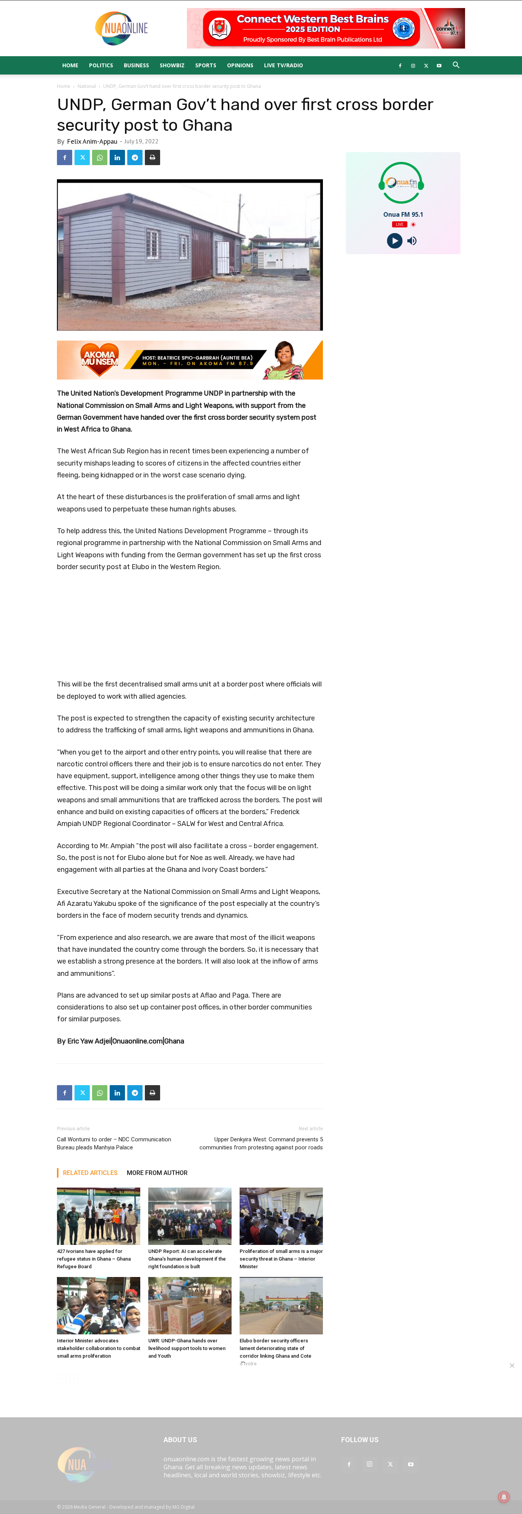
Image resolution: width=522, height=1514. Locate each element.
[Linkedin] (117, 157)
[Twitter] (426, 65)
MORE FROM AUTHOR (157, 1172)
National (87, 86)
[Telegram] (135, 157)
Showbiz (172, 65)
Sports (205, 65)
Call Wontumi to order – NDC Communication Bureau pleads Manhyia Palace (114, 1143)
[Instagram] (413, 65)
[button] (456, 66)
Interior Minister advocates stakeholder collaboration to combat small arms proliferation (98, 1348)
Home (70, 65)
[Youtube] (439, 65)
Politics (101, 65)
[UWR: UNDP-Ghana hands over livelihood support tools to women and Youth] (190, 1305)
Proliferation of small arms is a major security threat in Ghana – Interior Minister (281, 1258)
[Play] (394, 241)
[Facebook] (400, 65)
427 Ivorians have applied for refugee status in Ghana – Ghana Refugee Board (94, 1258)
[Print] (152, 157)
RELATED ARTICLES (90, 1172)
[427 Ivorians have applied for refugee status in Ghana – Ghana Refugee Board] (98, 1216)
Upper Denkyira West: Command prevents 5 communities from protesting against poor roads (261, 1143)
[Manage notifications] (504, 1497)
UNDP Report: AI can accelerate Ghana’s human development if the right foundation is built (187, 1258)
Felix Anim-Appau (92, 141)
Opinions (240, 65)
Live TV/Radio (283, 65)
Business (136, 65)
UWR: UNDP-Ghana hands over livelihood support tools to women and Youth (186, 1348)
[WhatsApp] (99, 157)
